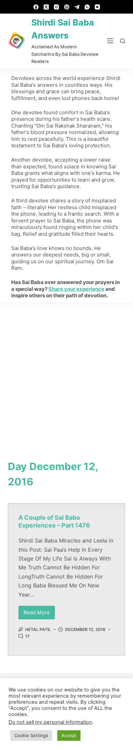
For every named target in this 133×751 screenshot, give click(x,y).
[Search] (122, 41)
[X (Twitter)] (46, 7)
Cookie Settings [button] (31, 735)
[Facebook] (36, 7)
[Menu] (110, 41)
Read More (39, 611)
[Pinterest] (66, 7)
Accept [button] (68, 735)
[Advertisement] (66, 372)
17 (27, 636)
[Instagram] (56, 7)
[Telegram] (76, 7)
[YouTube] (97, 7)
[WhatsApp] (87, 7)
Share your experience (76, 289)
